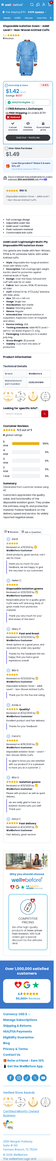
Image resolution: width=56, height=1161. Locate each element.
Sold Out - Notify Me (28, 137)
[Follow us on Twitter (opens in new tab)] (35, 1078)
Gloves (29, 18)
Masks (7, 18)
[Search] (32, 4)
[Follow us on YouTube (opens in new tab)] (43, 1078)
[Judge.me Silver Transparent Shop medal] (21, 396)
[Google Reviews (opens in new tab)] (27, 985)
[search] (44, 413)
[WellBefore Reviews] (18, 985)
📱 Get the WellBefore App (23, 1066)
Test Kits (42, 18)
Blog (6, 1043)
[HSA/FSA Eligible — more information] (32, 102)
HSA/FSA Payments (17, 1031)
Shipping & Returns (17, 1026)
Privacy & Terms (15, 1049)
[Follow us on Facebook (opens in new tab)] (10, 1078)
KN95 (18, 18)
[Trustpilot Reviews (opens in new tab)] (36, 985)
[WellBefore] (14, 4)
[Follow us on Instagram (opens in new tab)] (18, 1078)
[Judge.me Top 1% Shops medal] (33, 396)
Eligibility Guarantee (18, 1037)
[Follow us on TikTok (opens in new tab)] (26, 1078)
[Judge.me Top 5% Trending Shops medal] (45, 396)
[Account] (43, 4)
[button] (3, 4)
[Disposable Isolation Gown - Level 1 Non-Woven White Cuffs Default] (27, 58)
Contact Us (11, 1055)
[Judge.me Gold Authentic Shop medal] (8, 396)
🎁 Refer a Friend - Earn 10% (23, 1061)
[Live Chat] (37, 4)
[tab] (23, 73)
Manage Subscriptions (20, 1020)
